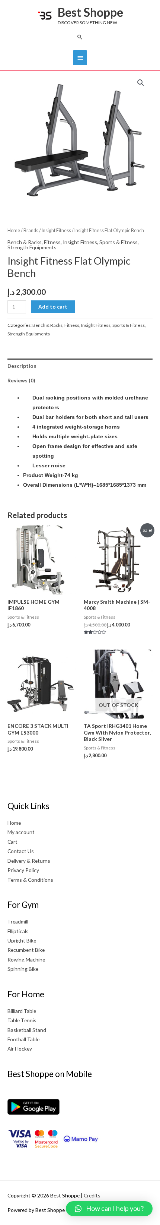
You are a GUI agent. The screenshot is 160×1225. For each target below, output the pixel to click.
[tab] (80, 366)
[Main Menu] (80, 57)
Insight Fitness (56, 230)
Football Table (23, 1039)
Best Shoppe (90, 12)
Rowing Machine (26, 959)
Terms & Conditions (30, 880)
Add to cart (52, 306)
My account (21, 832)
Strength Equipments (32, 247)
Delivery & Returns (28, 861)
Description (21, 366)
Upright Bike (21, 940)
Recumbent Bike (26, 950)
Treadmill (17, 921)
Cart (12, 842)
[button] (80, 37)
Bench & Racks (24, 242)
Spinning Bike (22, 969)
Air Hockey (19, 1048)
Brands (30, 230)
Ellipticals (18, 931)
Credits (92, 1195)
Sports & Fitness (118, 242)
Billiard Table (21, 1011)
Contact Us (20, 851)
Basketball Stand (26, 1030)
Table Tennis (21, 1020)
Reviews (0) (21, 380)
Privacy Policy (23, 870)
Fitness (52, 242)
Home (13, 230)
